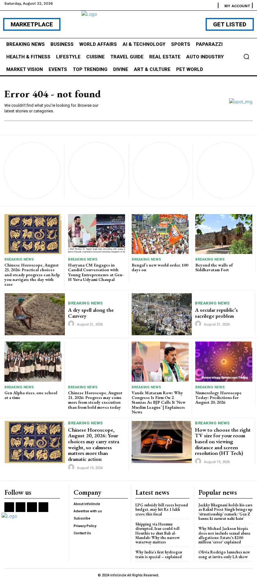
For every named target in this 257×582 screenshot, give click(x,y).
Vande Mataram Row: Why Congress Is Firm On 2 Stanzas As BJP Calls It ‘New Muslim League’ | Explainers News (159, 402)
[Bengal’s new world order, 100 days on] (160, 234)
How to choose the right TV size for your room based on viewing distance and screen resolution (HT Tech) (223, 441)
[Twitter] (32, 507)
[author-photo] (72, 324)
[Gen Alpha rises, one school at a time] (32, 361)
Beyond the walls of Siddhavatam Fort (214, 267)
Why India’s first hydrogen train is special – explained (158, 554)
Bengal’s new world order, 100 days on (160, 267)
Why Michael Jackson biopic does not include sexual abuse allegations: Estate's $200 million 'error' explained (224, 535)
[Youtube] (43, 507)
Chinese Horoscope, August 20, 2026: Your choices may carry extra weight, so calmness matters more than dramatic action (93, 444)
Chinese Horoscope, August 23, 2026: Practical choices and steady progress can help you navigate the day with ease (32, 274)
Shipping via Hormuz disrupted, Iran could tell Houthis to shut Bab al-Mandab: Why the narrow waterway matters (157, 533)
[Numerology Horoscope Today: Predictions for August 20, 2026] (223, 361)
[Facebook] (9, 507)
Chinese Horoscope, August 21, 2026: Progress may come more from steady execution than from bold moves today (95, 400)
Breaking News (19, 259)
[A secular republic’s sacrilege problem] (162, 314)
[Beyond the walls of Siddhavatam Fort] (223, 234)
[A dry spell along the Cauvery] (35, 314)
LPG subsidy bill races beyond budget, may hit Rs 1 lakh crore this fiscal (161, 509)
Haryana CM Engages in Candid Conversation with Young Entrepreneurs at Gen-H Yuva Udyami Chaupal (95, 272)
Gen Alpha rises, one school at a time (30, 395)
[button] (246, 56)
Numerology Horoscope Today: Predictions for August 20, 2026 (218, 397)
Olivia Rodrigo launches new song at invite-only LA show (224, 554)
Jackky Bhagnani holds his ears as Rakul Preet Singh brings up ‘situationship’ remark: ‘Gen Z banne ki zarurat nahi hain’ (225, 511)
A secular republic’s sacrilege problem (216, 312)
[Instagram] (20, 507)
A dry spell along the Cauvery (91, 312)
